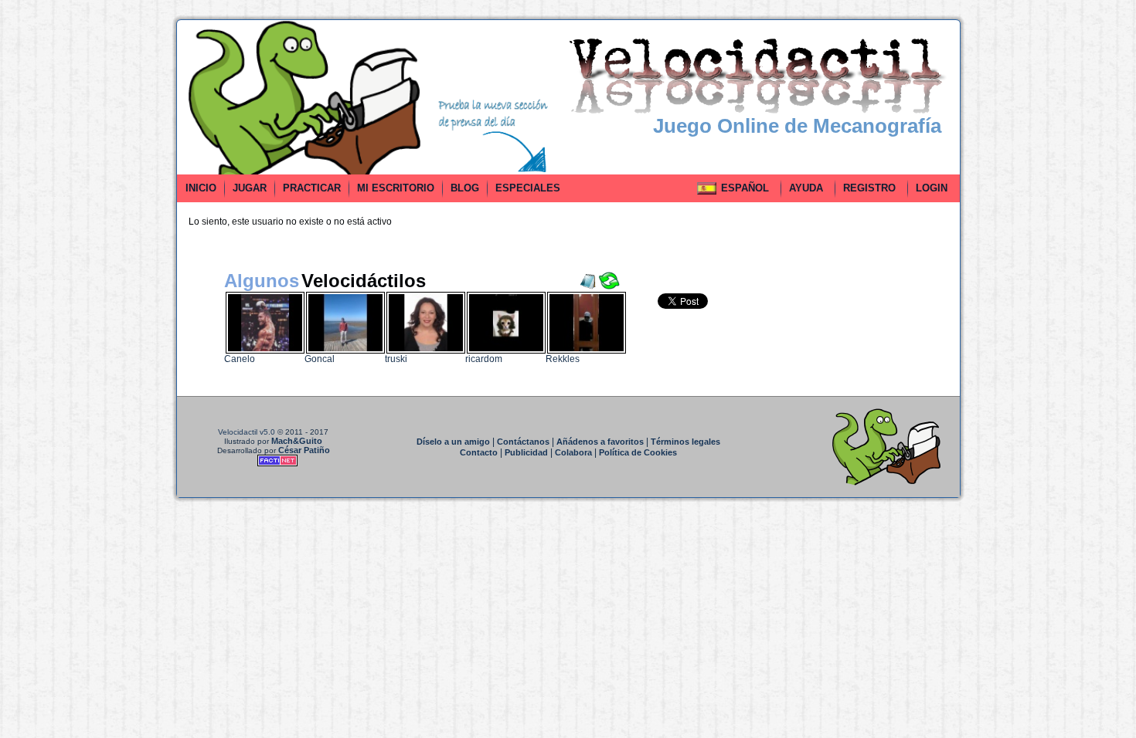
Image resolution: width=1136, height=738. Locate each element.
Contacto (479, 452)
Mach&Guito (296, 440)
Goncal (319, 359)
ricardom (483, 359)
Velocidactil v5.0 (246, 432)
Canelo (239, 359)
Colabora (573, 452)
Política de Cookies (638, 452)
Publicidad (526, 452)
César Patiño (304, 450)
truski (396, 359)
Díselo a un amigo (453, 441)
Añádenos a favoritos (600, 441)
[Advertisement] (106, 250)
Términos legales (685, 441)
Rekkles (563, 359)
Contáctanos (523, 441)
